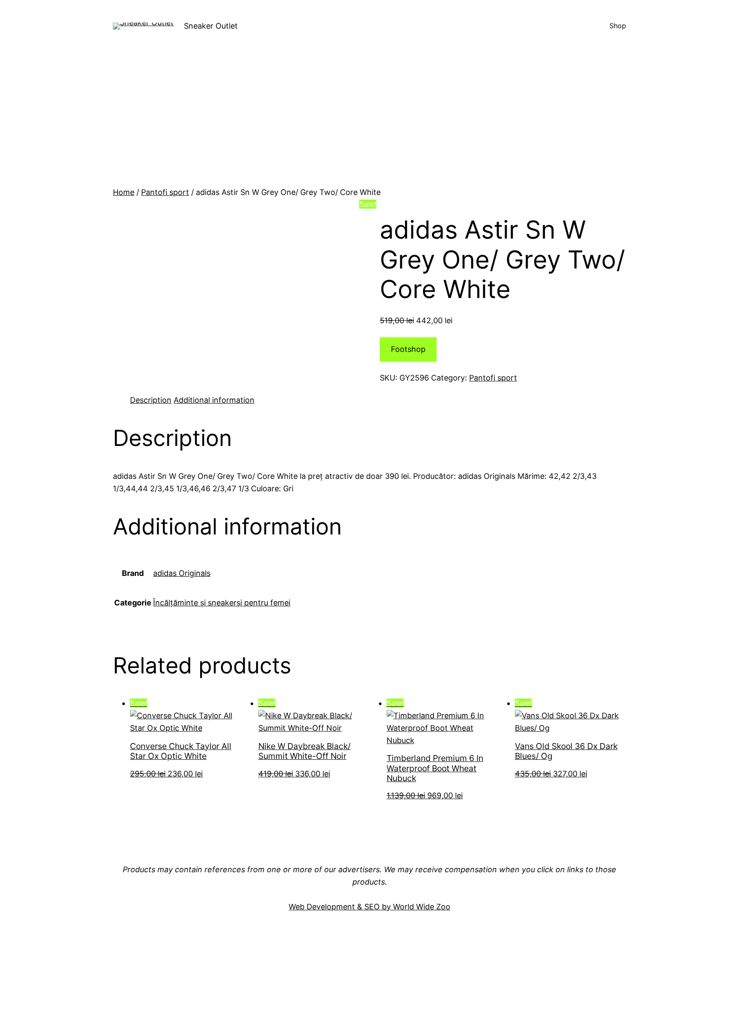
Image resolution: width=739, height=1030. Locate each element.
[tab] (150, 400)
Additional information (214, 399)
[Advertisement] (369, 122)
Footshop (408, 349)
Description (150, 399)
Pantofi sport (165, 192)
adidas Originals (181, 573)
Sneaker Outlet (211, 25)
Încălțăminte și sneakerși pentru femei (221, 602)
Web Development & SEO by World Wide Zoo (369, 906)
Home (123, 192)
